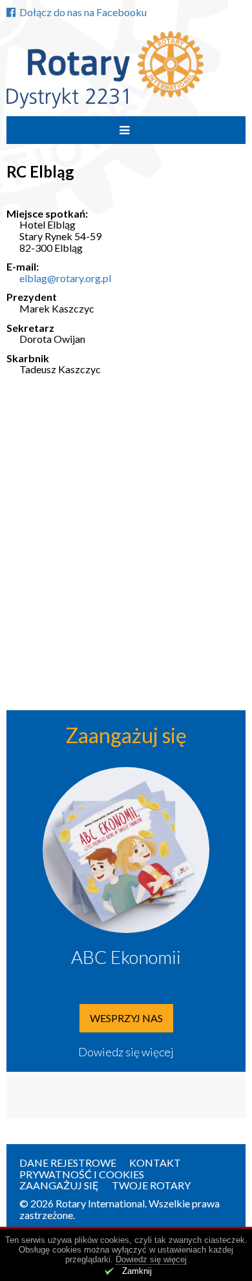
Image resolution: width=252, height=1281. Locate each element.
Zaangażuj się (59, 1185)
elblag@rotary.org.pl (65, 278)
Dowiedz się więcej (126, 1052)
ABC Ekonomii (126, 957)
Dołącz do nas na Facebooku (83, 12)
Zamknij (137, 1271)
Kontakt (155, 1162)
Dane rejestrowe (67, 1162)
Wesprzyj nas (126, 1018)
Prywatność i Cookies (81, 1174)
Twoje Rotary (151, 1185)
